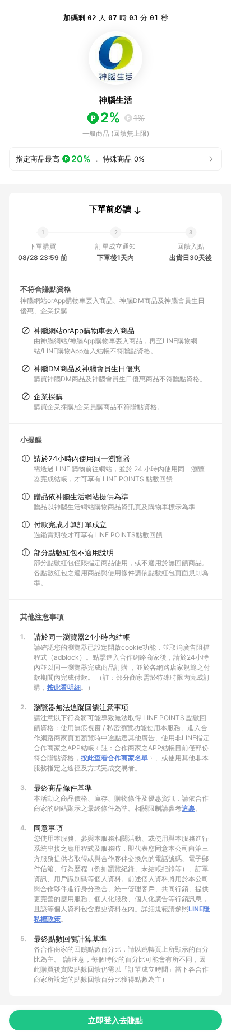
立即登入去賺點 (115, 1020)
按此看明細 (64, 687)
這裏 (188, 808)
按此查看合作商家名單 (114, 758)
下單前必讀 (110, 209)
